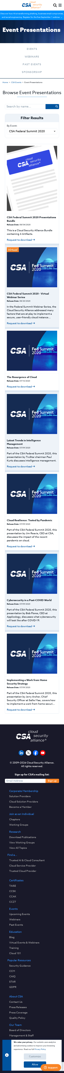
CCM (12, 971)
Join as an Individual (21, 814)
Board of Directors (20, 1030)
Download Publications (22, 837)
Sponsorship (32, 72)
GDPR (12, 987)
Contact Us (15, 1002)
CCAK (12, 896)
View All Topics (18, 848)
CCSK (12, 891)
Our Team (15, 1025)
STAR (12, 982)
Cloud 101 (15, 953)
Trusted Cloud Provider (22, 871)
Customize (35, 1056)
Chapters (14, 819)
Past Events (32, 64)
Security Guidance (20, 966)
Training (14, 948)
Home (5, 82)
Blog (11, 937)
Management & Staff (21, 1035)
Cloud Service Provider (22, 866)
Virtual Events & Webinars (24, 942)
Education (15, 932)
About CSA (16, 996)
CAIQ (12, 976)
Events (32, 49)
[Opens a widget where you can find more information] (50, 1068)
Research (15, 832)
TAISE (12, 886)
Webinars (32, 57)
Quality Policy (17, 1018)
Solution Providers (20, 796)
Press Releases (18, 1007)
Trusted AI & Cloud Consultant (27, 860)
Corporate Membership (23, 791)
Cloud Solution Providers (23, 802)
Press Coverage (18, 1012)
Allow (35, 1064)
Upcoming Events (19, 914)
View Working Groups (22, 842)
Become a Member (20, 807)
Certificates (16, 880)
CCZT (12, 902)
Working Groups (18, 825)
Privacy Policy (40, 1049)
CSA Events (16, 82)
